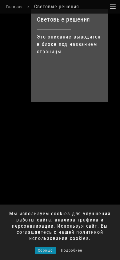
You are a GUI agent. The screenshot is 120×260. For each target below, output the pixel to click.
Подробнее (71, 250)
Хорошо (45, 250)
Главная (14, 6)
